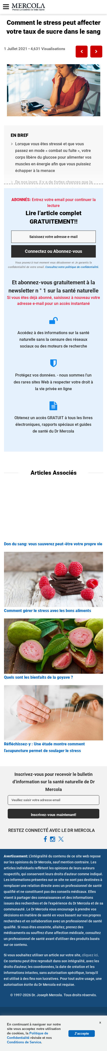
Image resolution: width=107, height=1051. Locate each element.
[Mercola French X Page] (61, 839)
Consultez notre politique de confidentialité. (72, 267)
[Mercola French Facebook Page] (45, 839)
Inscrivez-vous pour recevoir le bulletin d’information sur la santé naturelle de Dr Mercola (53, 782)
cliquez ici (90, 955)
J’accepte (81, 1033)
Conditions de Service (24, 1042)
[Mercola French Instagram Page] (52, 839)
